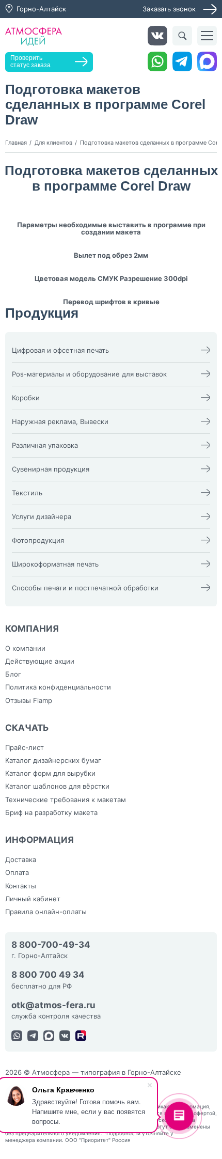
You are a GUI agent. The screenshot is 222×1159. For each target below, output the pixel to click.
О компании (25, 648)
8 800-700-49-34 (50, 945)
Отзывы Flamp (28, 700)
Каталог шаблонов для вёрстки (57, 786)
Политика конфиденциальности (58, 687)
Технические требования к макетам (65, 799)
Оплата (17, 872)
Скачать (27, 728)
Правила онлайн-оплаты (46, 911)
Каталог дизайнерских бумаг (53, 760)
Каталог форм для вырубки (50, 773)
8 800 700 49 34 (48, 975)
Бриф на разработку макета (51, 812)
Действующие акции (39, 661)
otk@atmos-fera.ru (53, 1005)
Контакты (20, 886)
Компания (32, 628)
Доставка (20, 859)
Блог (13, 674)
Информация (39, 840)
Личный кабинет (32, 899)
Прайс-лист (24, 747)
